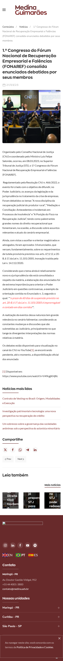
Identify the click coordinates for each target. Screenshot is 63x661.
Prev (9, 459)
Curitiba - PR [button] (10, 617)
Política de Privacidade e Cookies (35, 647)
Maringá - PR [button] (10, 608)
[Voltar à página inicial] (31, 9)
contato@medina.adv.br (15, 588)
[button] (4, 9)
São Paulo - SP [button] (12, 626)
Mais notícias (53, 485)
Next (20, 459)
